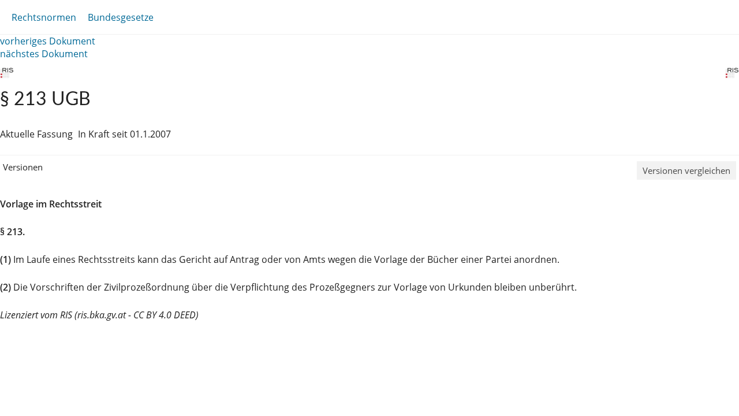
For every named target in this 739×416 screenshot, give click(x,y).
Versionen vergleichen (686, 170)
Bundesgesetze (121, 17)
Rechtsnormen (44, 17)
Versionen (23, 167)
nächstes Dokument (44, 53)
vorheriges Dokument (47, 41)
